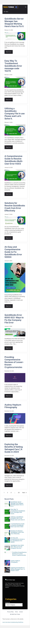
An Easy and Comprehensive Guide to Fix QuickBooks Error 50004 (13, 252)
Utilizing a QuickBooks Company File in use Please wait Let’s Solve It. (15, 113)
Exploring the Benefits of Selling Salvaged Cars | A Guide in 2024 (14, 448)
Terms (16, 611)
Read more (8, 52)
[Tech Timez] (10, 7)
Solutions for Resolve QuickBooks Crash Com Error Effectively (15, 207)
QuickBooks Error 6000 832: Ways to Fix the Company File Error (14, 319)
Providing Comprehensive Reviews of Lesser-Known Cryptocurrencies (14, 362)
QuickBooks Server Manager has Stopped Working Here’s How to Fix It (14, 22)
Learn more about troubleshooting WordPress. (12, 622)
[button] (26, 7)
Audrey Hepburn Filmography (13, 406)
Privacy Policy (10, 611)
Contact (21, 611)
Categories (7, 602)
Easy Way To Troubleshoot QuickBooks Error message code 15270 (13, 66)
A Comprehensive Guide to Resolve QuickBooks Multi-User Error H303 (14, 160)
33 (19, 492)
